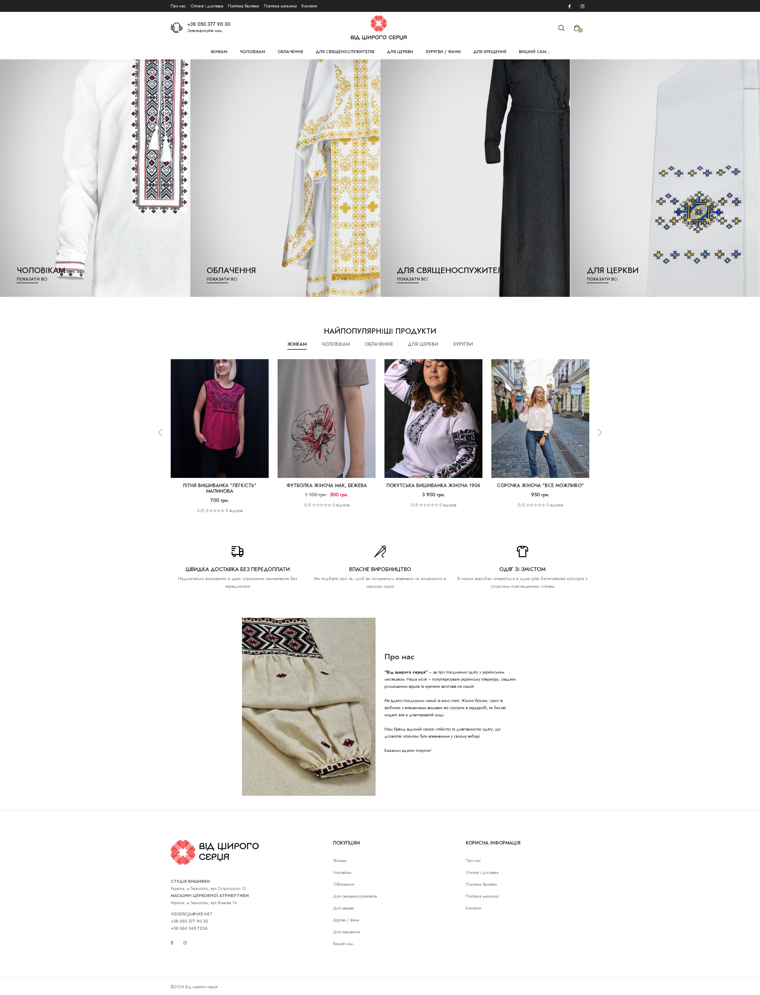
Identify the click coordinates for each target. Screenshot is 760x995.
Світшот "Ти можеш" (540, 485)
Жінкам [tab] (297, 344)
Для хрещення (489, 52)
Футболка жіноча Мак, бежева (220, 485)
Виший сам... (534, 52)
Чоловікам (252, 52)
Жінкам (218, 52)
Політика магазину (280, 6)
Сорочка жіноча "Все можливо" (433, 485)
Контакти (309, 6)
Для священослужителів (345, 52)
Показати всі (32, 279)
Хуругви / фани (443, 52)
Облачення (290, 52)
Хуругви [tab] (463, 344)
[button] (160, 432)
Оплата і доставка (207, 6)
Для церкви (400, 52)
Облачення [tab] (379, 344)
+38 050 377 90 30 (208, 24)
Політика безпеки (243, 6)
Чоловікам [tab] (336, 344)
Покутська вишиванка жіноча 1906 (326, 485)
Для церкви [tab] (423, 344)
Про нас (178, 6)
